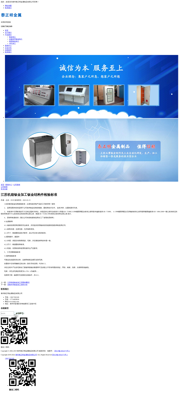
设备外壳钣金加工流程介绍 (17, 284)
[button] (19, 313)
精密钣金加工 (14, 41)
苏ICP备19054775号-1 (62, 351)
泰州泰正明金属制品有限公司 (26, 355)
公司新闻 (16, 185)
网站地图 (8, 6)
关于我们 (8, 32)
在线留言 (8, 50)
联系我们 (8, 8)
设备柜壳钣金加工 (15, 39)
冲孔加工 (12, 43)
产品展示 (8, 35)
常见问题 (4, 189)
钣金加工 (12, 37)
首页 (6, 30)
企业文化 (8, 48)
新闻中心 (8, 45)
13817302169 (9, 358)
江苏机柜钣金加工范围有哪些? (18, 282)
